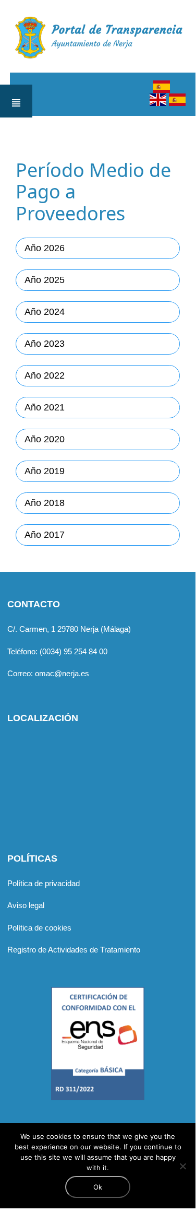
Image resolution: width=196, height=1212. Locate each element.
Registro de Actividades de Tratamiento (73, 949)
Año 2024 (44, 312)
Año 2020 (44, 439)
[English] (158, 100)
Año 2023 (44, 343)
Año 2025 (44, 280)
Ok (97, 1187)
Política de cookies (39, 927)
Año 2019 (44, 471)
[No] (182, 1166)
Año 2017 (44, 534)
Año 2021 (44, 407)
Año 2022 (44, 375)
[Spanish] (162, 87)
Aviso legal (25, 905)
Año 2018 (44, 503)
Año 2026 (44, 248)
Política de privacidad (43, 883)
